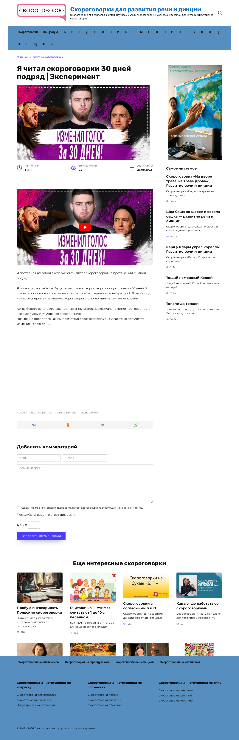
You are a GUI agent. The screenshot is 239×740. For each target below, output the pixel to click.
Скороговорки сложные (104, 700)
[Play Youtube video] (85, 227)
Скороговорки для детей (34, 700)
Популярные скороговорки (36, 705)
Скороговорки (28, 32)
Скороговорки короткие (176, 700)
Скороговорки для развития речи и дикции (135, 9)
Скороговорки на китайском (180, 662)
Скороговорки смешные (176, 690)
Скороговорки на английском (38, 662)
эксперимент (90, 412)
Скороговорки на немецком (134, 662)
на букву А (50, 32)
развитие (45, 412)
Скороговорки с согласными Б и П (139, 605)
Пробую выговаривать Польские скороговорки (39, 610)
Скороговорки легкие (103, 694)
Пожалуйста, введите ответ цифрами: (46, 514)
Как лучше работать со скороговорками (197, 605)
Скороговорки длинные (175, 695)
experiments (27, 412)
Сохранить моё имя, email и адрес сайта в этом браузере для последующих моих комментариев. (82, 507)
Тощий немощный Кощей (189, 277)
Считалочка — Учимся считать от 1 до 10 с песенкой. (90, 612)
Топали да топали (182, 304)
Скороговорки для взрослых (36, 694)
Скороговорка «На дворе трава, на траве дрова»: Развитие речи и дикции (189, 180)
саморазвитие (66, 412)
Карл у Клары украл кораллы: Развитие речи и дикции (193, 249)
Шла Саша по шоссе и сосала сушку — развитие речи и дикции (193, 216)
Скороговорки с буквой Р (105, 705)
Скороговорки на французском (87, 662)
